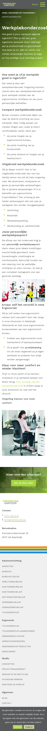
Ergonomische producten (16, 646)
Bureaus (6, 571)
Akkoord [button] (17, 727)
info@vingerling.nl (15, 519)
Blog (4, 698)
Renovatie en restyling (15, 674)
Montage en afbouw (13, 684)
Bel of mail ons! (23, 483)
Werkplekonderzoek (13, 641)
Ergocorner (8, 651)
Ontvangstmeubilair (13, 597)
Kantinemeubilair (12, 592)
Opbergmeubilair (11, 602)
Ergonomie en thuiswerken (21, 13)
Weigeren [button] (29, 727)
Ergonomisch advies (13, 636)
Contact (7, 703)
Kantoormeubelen (12, 587)
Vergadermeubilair (12, 607)
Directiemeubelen (12, 581)
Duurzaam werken (12, 679)
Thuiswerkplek (10, 612)
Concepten (8, 664)
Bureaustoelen (10, 576)
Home (4, 13)
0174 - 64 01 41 (11, 515)
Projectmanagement (14, 669)
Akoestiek (7, 566)
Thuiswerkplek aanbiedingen (18, 631)
